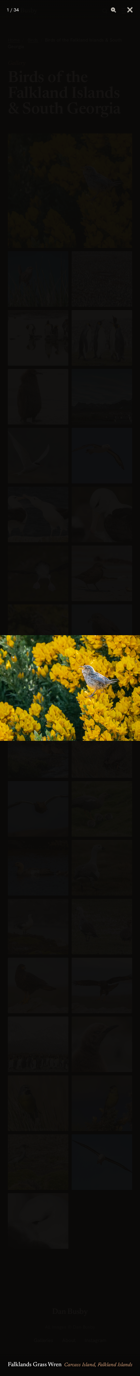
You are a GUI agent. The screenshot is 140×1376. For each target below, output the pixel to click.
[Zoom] (113, 10)
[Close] (130, 10)
